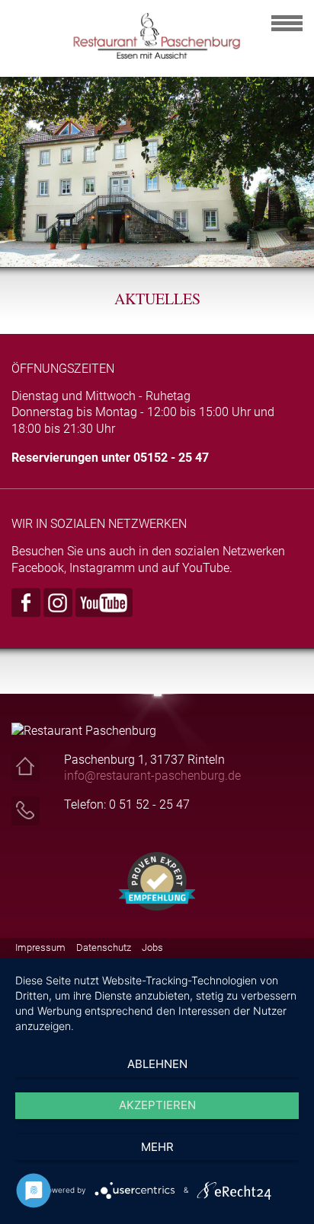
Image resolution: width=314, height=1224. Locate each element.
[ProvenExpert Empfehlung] (157, 880)
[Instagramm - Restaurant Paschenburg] (57, 601)
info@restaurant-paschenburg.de (152, 775)
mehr (157, 1147)
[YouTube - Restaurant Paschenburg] (104, 601)
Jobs (152, 947)
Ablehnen (157, 1064)
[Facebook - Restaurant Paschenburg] (25, 601)
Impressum (40, 947)
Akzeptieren (157, 1105)
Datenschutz (103, 947)
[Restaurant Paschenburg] (156, 34)
